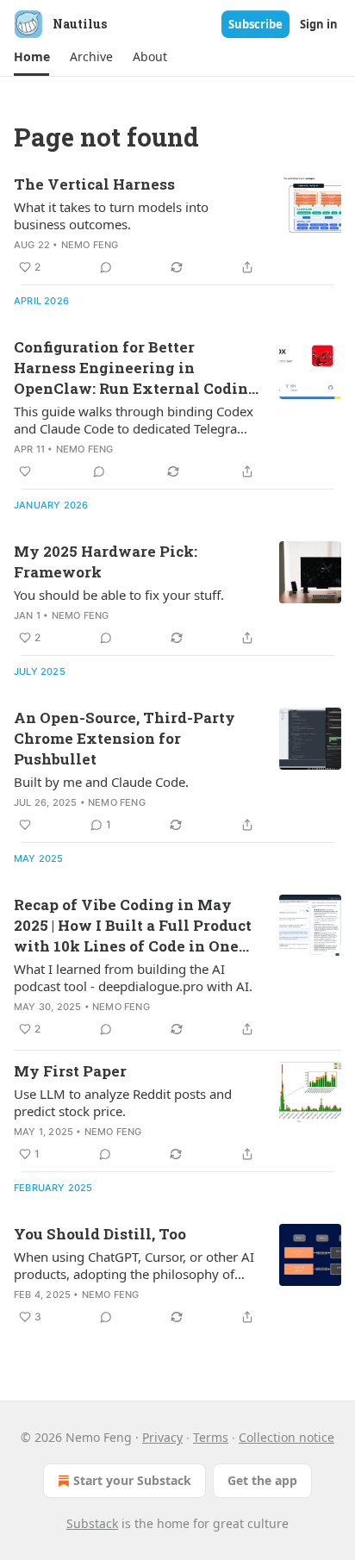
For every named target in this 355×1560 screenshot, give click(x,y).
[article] (177, 226)
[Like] (25, 471)
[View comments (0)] (106, 267)
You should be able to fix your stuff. (119, 594)
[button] (31, 57)
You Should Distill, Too (100, 1234)
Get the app (262, 1480)
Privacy (162, 1437)
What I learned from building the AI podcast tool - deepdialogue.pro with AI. (133, 977)
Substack (92, 1523)
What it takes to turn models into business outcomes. (111, 215)
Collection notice (286, 1437)
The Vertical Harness (94, 184)
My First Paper (70, 1071)
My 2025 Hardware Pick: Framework (105, 561)
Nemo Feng (90, 245)
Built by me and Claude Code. (101, 781)
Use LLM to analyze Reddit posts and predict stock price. (123, 1102)
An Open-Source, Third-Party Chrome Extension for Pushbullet (124, 738)
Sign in (319, 24)
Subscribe (255, 24)
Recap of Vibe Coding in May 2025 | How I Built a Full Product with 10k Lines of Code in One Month (133, 926)
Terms (210, 1437)
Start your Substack (132, 1480)
